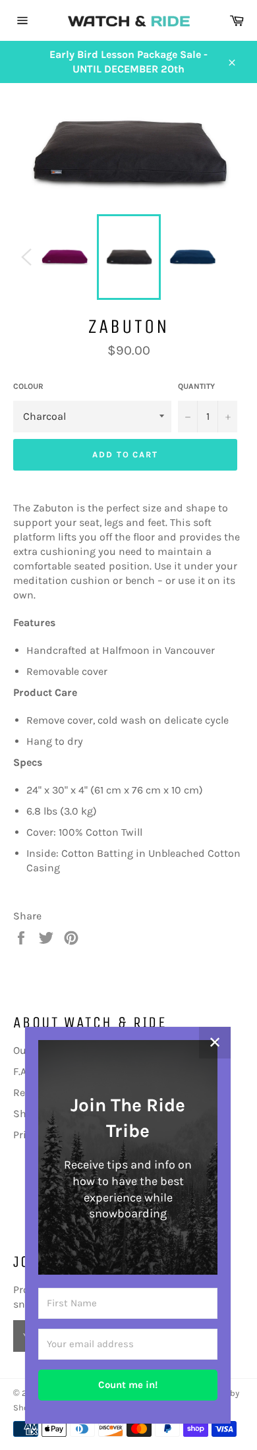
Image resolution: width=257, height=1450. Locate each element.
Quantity (196, 386)
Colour (28, 386)
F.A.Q (24, 1071)
